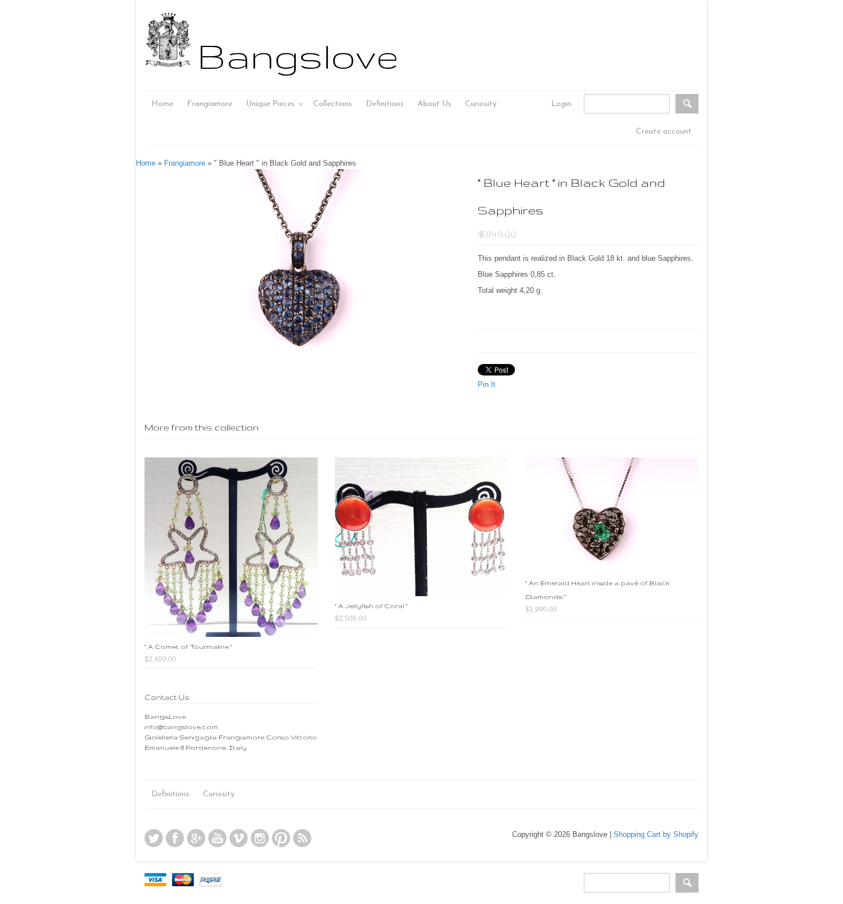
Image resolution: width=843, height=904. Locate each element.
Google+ (196, 838)
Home (145, 163)
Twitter (154, 838)
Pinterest (281, 838)
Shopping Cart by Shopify (656, 834)
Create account (664, 131)
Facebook (175, 838)
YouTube (217, 838)
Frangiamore (184, 163)
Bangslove (298, 56)
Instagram (260, 838)
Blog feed (302, 838)
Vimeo (238, 838)
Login (561, 104)
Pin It (486, 384)
